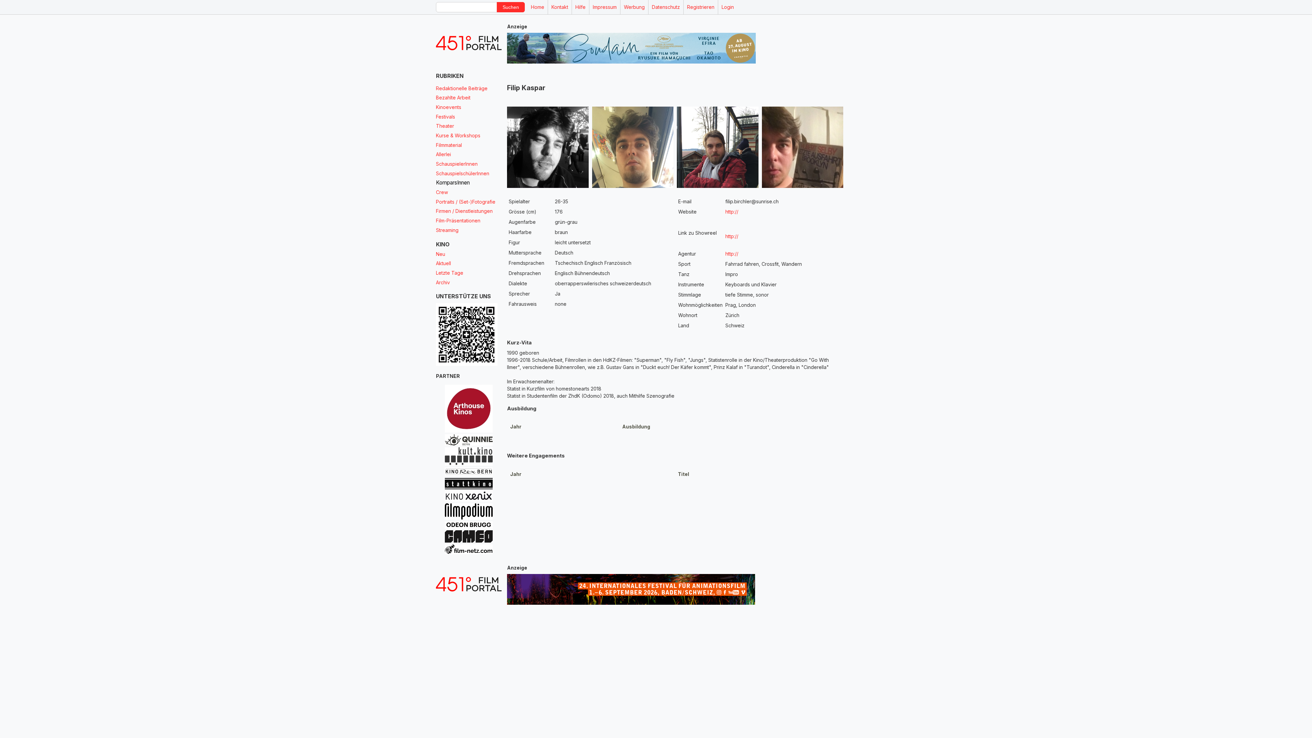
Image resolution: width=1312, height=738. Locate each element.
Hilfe (580, 7)
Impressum (605, 7)
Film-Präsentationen (458, 220)
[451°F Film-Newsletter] (469, 43)
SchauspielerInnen (457, 164)
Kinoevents (448, 107)
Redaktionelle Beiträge (462, 88)
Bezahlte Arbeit (453, 97)
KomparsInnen (453, 182)
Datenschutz (666, 7)
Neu (440, 254)
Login (728, 7)
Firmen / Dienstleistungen (464, 211)
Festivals (445, 117)
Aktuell (443, 263)
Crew (442, 192)
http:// (731, 212)
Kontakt (559, 7)
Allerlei (443, 154)
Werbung (634, 7)
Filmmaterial (449, 145)
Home (537, 7)
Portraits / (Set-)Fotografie (465, 202)
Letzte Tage (449, 273)
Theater (445, 126)
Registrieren (700, 7)
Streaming (447, 230)
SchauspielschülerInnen (462, 173)
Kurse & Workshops (458, 135)
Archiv (443, 282)
